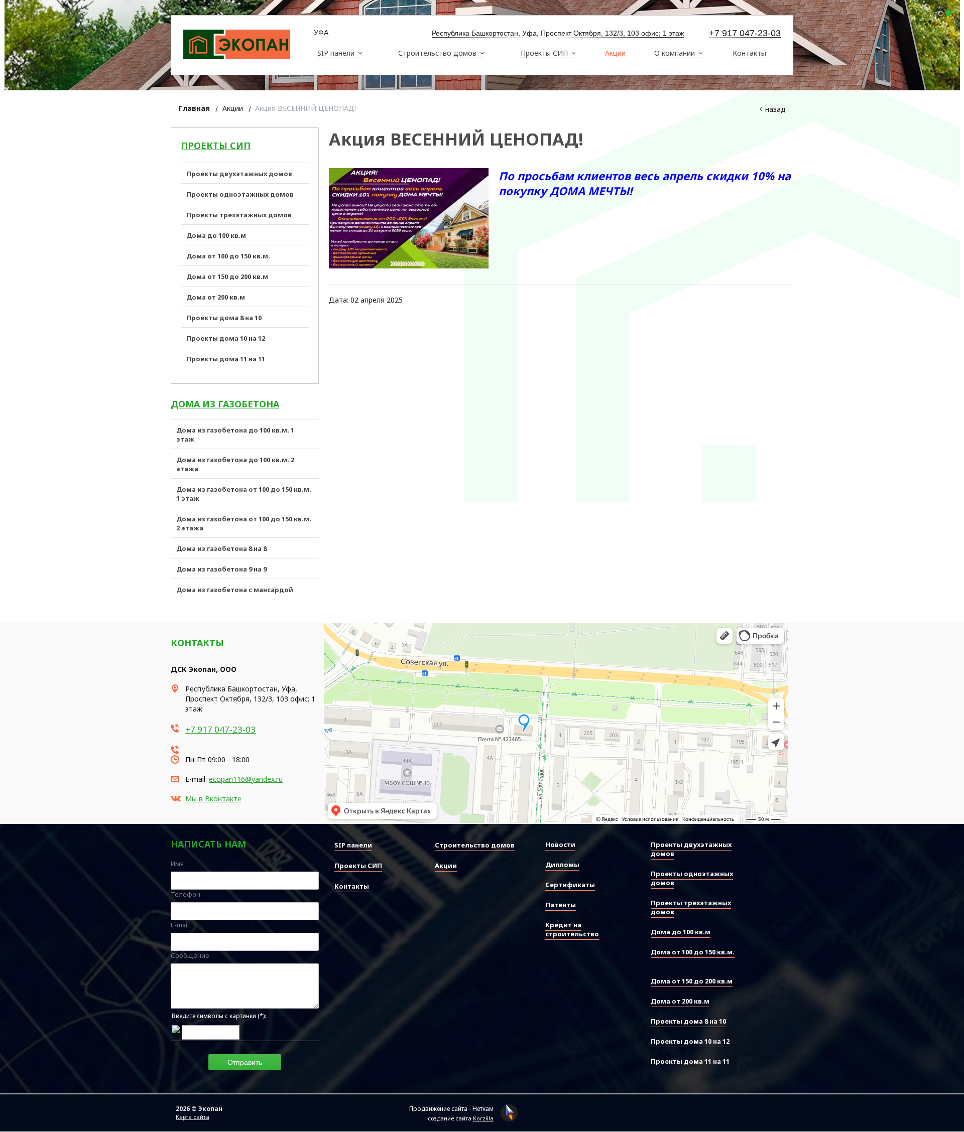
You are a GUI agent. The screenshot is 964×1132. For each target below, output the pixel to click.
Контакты (197, 643)
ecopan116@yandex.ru (246, 779)
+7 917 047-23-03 (745, 33)
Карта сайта (192, 1116)
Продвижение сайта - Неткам (451, 1108)
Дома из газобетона (225, 404)
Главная (194, 108)
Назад (775, 109)
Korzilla (483, 1118)
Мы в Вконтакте (213, 798)
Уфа (321, 33)
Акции (232, 108)
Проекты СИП (216, 145)
